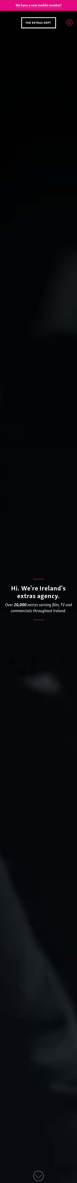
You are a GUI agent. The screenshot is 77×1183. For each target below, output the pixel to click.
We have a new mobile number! (39, 5)
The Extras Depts (38, 22)
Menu (69, 22)
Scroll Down (38, 1176)
